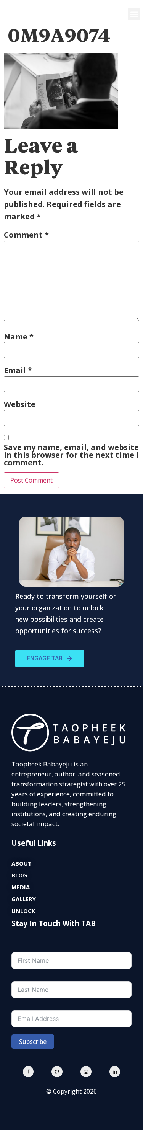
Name (19, 337)
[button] (134, 14)
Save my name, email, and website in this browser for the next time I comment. (71, 455)
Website (19, 404)
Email (18, 370)
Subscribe (33, 1041)
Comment (26, 235)
